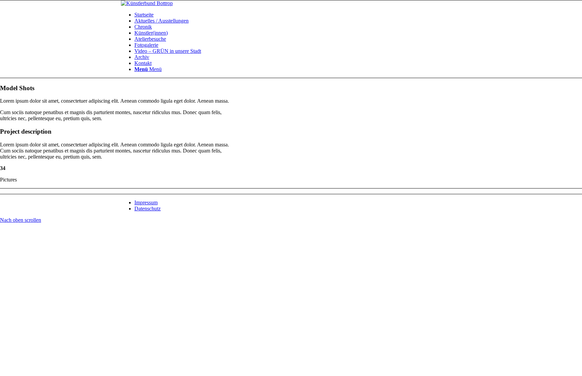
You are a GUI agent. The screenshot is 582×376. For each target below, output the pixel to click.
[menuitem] (297, 15)
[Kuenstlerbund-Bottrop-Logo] (147, 3)
